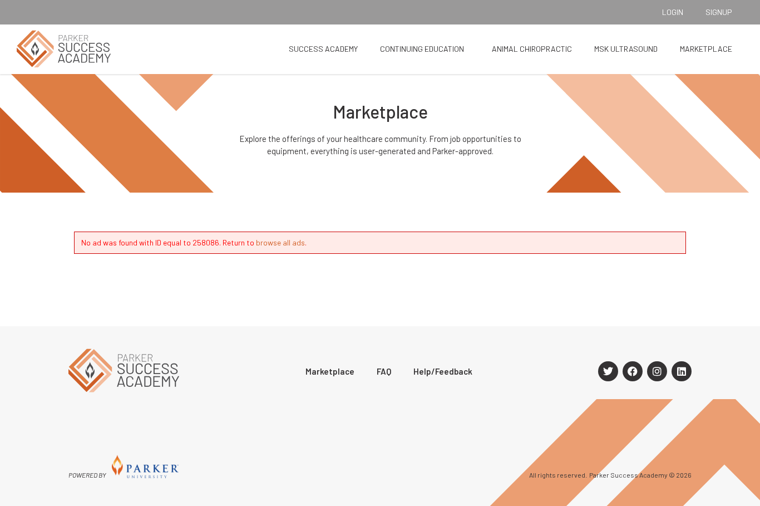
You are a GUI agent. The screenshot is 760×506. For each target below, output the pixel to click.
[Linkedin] (682, 371)
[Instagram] (657, 371)
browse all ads (280, 242)
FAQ (384, 371)
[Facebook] (633, 371)
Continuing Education (422, 48)
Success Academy (323, 48)
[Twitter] (608, 371)
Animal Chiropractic (532, 48)
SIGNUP (718, 12)
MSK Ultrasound (626, 48)
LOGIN (672, 12)
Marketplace (706, 48)
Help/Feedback (442, 371)
